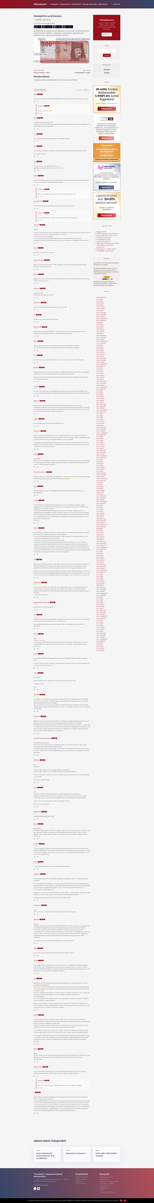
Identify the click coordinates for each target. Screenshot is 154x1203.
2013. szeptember (101, 593)
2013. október (100, 591)
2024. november (101, 337)
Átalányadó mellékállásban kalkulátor (107, 243)
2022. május (99, 394)
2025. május (100, 326)
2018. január (100, 494)
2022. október (100, 385)
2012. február (100, 629)
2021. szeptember (101, 410)
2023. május (99, 372)
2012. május (99, 624)
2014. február (100, 584)
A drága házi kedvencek (103, 237)
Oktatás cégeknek (81, 1179)
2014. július (99, 574)
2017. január (99, 517)
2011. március (100, 648)
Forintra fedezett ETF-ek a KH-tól (106, 235)
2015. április (99, 557)
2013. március (100, 604)
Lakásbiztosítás (80, 1183)
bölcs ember (46, 1082)
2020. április (99, 442)
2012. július (99, 620)
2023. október (100, 362)
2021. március (100, 421)
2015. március (100, 559)
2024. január (100, 356)
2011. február (100, 650)
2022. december (101, 381)
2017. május (99, 509)
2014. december (101, 564)
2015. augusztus (101, 549)
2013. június (99, 599)
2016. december (101, 519)
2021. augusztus (101, 412)
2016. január (100, 540)
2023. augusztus (101, 366)
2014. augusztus (101, 572)
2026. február (100, 309)
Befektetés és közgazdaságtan (109, 1181)
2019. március (100, 467)
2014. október (100, 568)
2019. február (100, 469)
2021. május (99, 417)
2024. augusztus (101, 343)
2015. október (100, 545)
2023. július (99, 368)
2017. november (101, 498)
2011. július (99, 643)
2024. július (99, 345)
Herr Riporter (46, 214)
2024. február (100, 354)
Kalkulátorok (102, 4)
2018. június (99, 484)
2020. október (100, 431)
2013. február (100, 606)
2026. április (99, 305)
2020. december (101, 427)
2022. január (100, 402)
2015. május (99, 555)
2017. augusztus (101, 503)
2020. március (100, 444)
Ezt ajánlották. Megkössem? (105, 251)
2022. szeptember (101, 387)
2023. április (99, 373)
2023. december (101, 358)
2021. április (99, 419)
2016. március (100, 536)
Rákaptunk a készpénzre (76, 1153)
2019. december (101, 450)
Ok (121, 1200)
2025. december (101, 312)
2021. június (99, 416)
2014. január (100, 585)
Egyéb (38, 1150)
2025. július (99, 322)
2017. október (100, 500)
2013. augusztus (101, 595)
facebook (107, 69)
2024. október (100, 339)
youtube (106, 72)
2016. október (100, 522)
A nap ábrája (103, 1185)
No (125, 1200)
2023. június (99, 370)
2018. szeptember (101, 478)
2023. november (101, 360)
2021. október (100, 408)
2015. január (100, 563)
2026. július (99, 299)
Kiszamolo (38, 20)
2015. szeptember (101, 547)
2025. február (100, 332)
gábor (44, 191)
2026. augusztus (101, 297)
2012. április (99, 625)
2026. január (100, 310)
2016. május (99, 532)
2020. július (99, 436)
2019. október (100, 454)
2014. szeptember (101, 570)
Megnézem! (107, 34)
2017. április (99, 511)
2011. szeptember (101, 639)
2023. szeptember (101, 364)
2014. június (99, 576)
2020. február (100, 446)
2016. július (99, 528)
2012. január (99, 631)
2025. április (99, 328)
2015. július (99, 551)
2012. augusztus (101, 618)
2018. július (99, 482)
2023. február (100, 377)
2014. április (99, 580)
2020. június (99, 438)
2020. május (100, 440)
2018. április (99, 488)
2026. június (99, 301)
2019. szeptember (101, 456)
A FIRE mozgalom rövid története (106, 233)
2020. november (101, 429)
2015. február (100, 561)
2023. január (100, 379)
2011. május (99, 647)
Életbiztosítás (76, 4)
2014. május (99, 578)
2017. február (100, 515)
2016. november (101, 520)
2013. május (99, 601)
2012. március (100, 627)
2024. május (100, 349)
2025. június (99, 324)
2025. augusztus (101, 320)
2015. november (101, 543)
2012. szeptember (101, 616)
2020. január (100, 448)
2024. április (99, 351)
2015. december (101, 541)
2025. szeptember (101, 318)
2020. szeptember (101, 433)
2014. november (101, 566)
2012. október (100, 614)
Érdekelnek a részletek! (41, 1184)
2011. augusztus (101, 641)
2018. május (99, 486)
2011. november (101, 635)
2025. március (100, 330)
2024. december (101, 335)
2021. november (101, 406)
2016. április (99, 534)
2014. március (100, 582)
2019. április (99, 465)
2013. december (101, 587)
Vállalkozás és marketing (107, 1192)
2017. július (99, 505)
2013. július (99, 597)
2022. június (99, 393)
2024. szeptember (101, 341)
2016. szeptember (101, 524)
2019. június (99, 461)
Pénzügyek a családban (107, 1183)
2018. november (101, 475)
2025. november (101, 314)
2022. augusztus (101, 389)
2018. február (100, 492)
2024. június (99, 347)
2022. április (99, 396)
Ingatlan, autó (104, 1188)
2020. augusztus (101, 435)
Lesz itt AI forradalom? (103, 241)
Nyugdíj (102, 1190)
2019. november (101, 452)
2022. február (100, 400)
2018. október (100, 477)
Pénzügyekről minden (106, 1177)
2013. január (99, 608)
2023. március (100, 375)
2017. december (101, 496)
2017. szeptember (101, 501)
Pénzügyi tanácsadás (89, 4)
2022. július (99, 391)
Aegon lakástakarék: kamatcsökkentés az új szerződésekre (45, 1155)
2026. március (100, 307)
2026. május (100, 303)
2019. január (100, 471)
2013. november (101, 589)
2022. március (100, 398)
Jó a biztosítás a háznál (103, 239)
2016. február (100, 538)
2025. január (100, 333)
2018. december (101, 473)
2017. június (99, 507)
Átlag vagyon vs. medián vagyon (106, 249)
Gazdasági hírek (104, 1179)
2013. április (99, 603)
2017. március (100, 513)
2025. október (100, 316)
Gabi (44, 107)
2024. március (100, 352)
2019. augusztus (101, 457)
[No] (152, 1200)
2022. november (101, 383)
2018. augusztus (101, 480)
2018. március (100, 490)
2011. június (99, 645)
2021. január (99, 425)
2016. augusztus (101, 526)
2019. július (99, 459)
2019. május (99, 463)
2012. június (99, 622)
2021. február (100, 423)
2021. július (99, 414)
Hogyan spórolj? (101, 232)
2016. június (99, 530)
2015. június (99, 553)
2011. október (100, 637)
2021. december (101, 404)
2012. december (101, 610)
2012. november (101, 612)
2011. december (101, 633)
